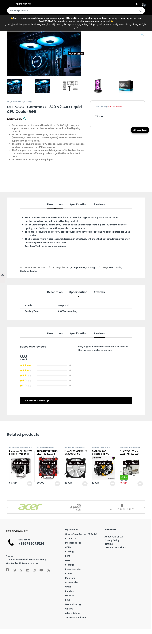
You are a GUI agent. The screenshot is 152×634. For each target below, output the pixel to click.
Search (141, 10)
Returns (108, 543)
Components (29, 25)
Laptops (69, 595)
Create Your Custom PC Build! (81, 534)
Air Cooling (14, 447)
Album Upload (72, 613)
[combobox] (72, 10)
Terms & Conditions (75, 617)
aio (111, 267)
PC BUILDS (70, 538)
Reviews (99, 204)
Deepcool (63, 305)
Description (55, 204)
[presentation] (144, 507)
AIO (8, 101)
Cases (68, 573)
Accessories (71, 582)
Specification (78, 204)
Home (10, 25)
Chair (68, 586)
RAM (67, 556)
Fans (102, 447)
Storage (69, 564)
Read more (29, 483)
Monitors (70, 578)
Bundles (69, 591)
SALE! (68, 600)
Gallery (69, 608)
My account (71, 529)
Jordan (33, 271)
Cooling (52, 25)
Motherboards (73, 542)
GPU (67, 560)
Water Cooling (73, 604)
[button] (142, 35)
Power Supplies (73, 569)
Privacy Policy (111, 540)
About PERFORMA (113, 536)
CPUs (68, 547)
